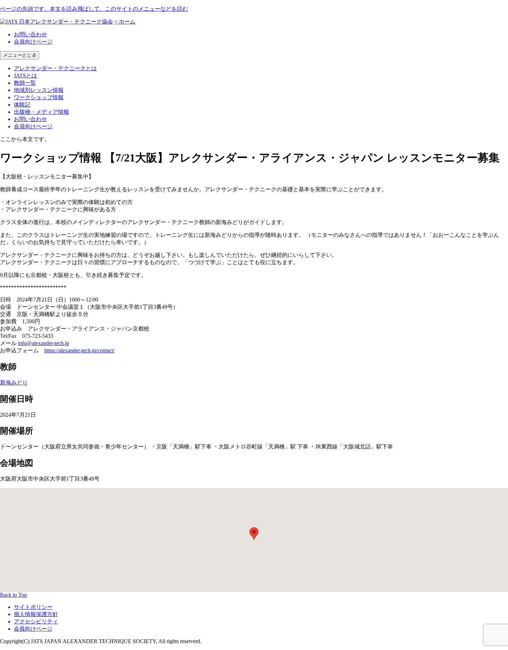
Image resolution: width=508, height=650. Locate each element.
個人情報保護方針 (36, 614)
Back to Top (13, 595)
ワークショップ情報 (39, 97)
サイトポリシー (33, 607)
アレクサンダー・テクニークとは (55, 68)
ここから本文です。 (25, 139)
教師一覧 (25, 83)
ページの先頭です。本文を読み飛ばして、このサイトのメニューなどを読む (94, 9)
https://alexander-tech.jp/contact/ (79, 350)
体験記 (22, 105)
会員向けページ (33, 42)
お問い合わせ (30, 34)
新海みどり (14, 383)
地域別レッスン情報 (39, 90)
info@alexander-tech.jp (43, 343)
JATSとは (25, 75)
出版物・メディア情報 (41, 112)
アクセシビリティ (36, 621)
